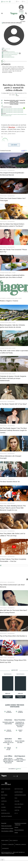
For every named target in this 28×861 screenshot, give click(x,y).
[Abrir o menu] (2, 13)
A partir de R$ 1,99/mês (20, 697)
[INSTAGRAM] (22, 776)
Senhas (10, 55)
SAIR (22, 13)
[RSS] (25, 776)
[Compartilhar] (2, 105)
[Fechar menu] (12, 22)
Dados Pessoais (14, 54)
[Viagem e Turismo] (14, 15)
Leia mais (14, 145)
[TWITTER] (20, 776)
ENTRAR (21, 12)
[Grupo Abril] (4, 1)
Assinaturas (12, 51)
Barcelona (12, 127)
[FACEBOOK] (17, 776)
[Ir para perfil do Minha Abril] (14, 49)
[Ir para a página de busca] (26, 13)
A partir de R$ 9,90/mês (8, 697)
